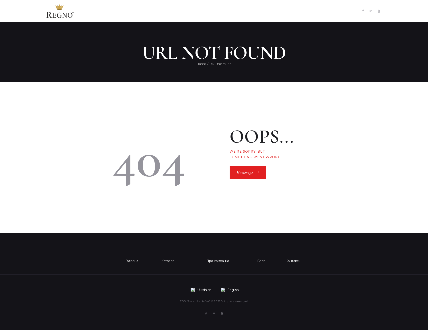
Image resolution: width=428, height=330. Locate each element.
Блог (261, 261)
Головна (132, 261)
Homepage (245, 172)
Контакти (293, 261)
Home (201, 64)
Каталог (167, 261)
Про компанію (217, 261)
